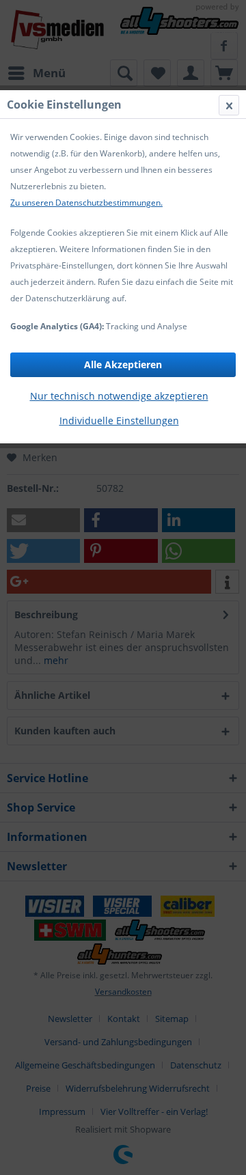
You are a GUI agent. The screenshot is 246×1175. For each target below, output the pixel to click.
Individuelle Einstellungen (119, 420)
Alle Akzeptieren (123, 364)
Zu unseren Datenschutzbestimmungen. (86, 202)
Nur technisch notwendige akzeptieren (119, 395)
